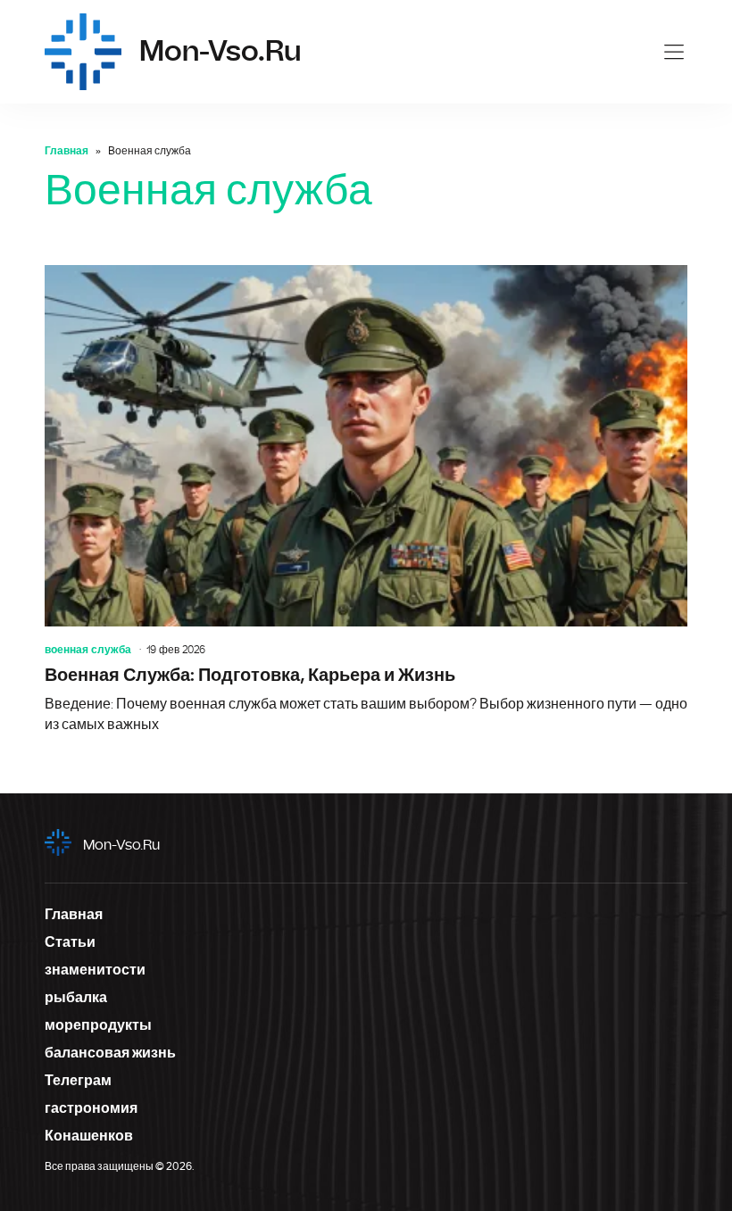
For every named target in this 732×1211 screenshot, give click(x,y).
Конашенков (89, 1136)
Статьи (70, 942)
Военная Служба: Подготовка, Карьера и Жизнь (366, 500)
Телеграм (78, 1081)
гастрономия (91, 1108)
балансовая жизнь (110, 1053)
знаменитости (95, 970)
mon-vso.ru (121, 845)
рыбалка (76, 998)
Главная (66, 150)
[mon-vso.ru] (83, 51)
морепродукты (98, 1025)
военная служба (88, 649)
